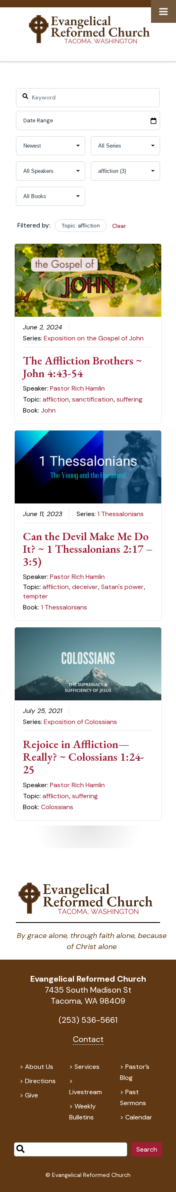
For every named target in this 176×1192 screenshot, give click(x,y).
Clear (119, 226)
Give (31, 1095)
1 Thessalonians (120, 514)
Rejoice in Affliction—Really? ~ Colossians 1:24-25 (83, 757)
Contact (88, 1039)
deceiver (85, 587)
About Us (39, 1066)
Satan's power (122, 587)
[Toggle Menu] (163, 11)
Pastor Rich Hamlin (77, 388)
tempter (35, 596)
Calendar (138, 1117)
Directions (40, 1081)
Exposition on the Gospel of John (94, 338)
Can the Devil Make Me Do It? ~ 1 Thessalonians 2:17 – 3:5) (88, 549)
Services (86, 1066)
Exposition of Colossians (80, 721)
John (48, 410)
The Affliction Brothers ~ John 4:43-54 (82, 366)
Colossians (57, 807)
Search (146, 1149)
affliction (56, 399)
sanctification (92, 399)
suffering (129, 399)
